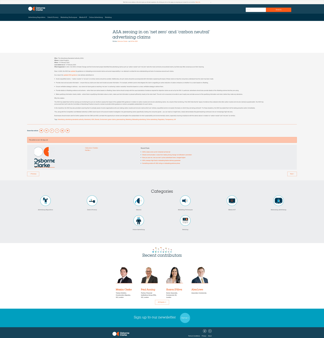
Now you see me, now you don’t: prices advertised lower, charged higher (163, 157)
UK (175, 119)
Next (292, 174)
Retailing (108, 17)
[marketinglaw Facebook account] (57, 131)
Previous (33, 174)
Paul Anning (148, 290)
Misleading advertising (139, 119)
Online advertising (151, 119)
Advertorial (87, 119)
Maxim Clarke (124, 290)
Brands (97, 119)
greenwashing (120, 119)
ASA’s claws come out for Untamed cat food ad (156, 152)
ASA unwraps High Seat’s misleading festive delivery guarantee (161, 160)
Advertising (61, 119)
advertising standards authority (74, 119)
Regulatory (161, 119)
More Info (197, 2)
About (210, 336)
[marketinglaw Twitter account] (41, 131)
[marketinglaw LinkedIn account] (46, 131)
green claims (112, 119)
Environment (103, 119)
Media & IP (83, 17)
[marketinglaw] (36, 9)
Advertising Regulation (36, 17)
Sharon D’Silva (174, 290)
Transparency (169, 119)
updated (73, 71)
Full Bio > (88, 150)
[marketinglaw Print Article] (67, 131)
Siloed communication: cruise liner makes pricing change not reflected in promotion (167, 155)
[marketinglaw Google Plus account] (52, 131)
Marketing (129, 119)
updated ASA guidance (70, 75)
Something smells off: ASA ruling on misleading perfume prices (161, 163)
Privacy (204, 336)
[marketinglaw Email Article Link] (62, 131)
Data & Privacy (53, 17)
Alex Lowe (197, 290)
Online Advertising (96, 17)
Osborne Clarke (122, 41)
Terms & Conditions (194, 336)
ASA (92, 119)
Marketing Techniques (69, 17)
